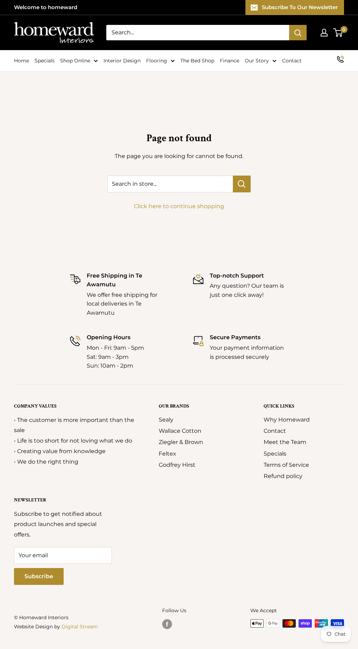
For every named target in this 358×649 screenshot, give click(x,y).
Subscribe (38, 576)
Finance (229, 60)
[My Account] (324, 32)
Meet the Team (285, 442)
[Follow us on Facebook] (167, 624)
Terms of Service (286, 465)
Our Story (257, 60)
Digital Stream (80, 626)
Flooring (156, 60)
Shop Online (75, 60)
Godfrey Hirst (177, 465)
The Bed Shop (197, 60)
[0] (338, 32)
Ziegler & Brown (181, 442)
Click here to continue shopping (179, 206)
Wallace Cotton (180, 431)
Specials (45, 60)
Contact (292, 60)
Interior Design (122, 60)
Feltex (167, 453)
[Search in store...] (242, 184)
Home (21, 60)
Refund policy (283, 476)
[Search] (298, 32)
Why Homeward (287, 419)
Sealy (166, 419)
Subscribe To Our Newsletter (300, 7)
